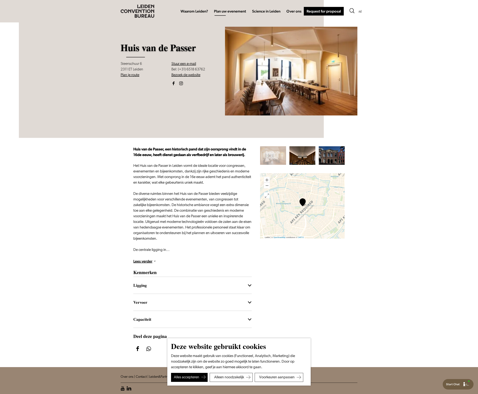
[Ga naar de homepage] (137, 11)
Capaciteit (142, 319)
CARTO (301, 237)
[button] (302, 202)
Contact (142, 377)
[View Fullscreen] (267, 195)
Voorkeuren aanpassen (277, 377)
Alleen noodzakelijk (229, 377)
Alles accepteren (186, 377)
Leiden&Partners (161, 377)
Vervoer (140, 302)
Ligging (140, 285)
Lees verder (142, 261)
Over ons (127, 377)
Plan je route (130, 75)
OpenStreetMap (279, 237)
